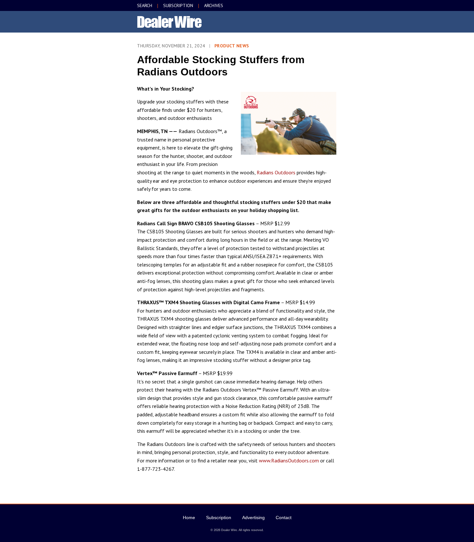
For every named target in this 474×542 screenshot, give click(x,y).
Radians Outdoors (276, 172)
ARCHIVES (213, 5)
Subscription (218, 517)
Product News (231, 46)
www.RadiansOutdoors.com (289, 460)
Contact (283, 517)
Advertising (253, 517)
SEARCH (144, 5)
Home (189, 517)
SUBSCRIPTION (178, 5)
